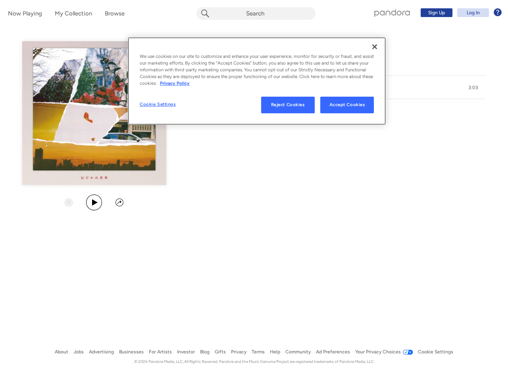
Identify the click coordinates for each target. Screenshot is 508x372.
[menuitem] (460, 12)
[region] (257, 81)
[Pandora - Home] (392, 13)
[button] (473, 88)
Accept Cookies (347, 104)
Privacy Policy (175, 83)
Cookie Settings (158, 104)
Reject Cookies (288, 104)
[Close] (374, 46)
